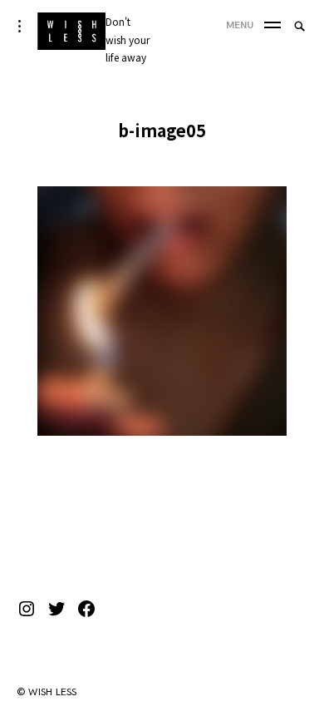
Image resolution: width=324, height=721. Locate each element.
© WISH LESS (47, 692)
